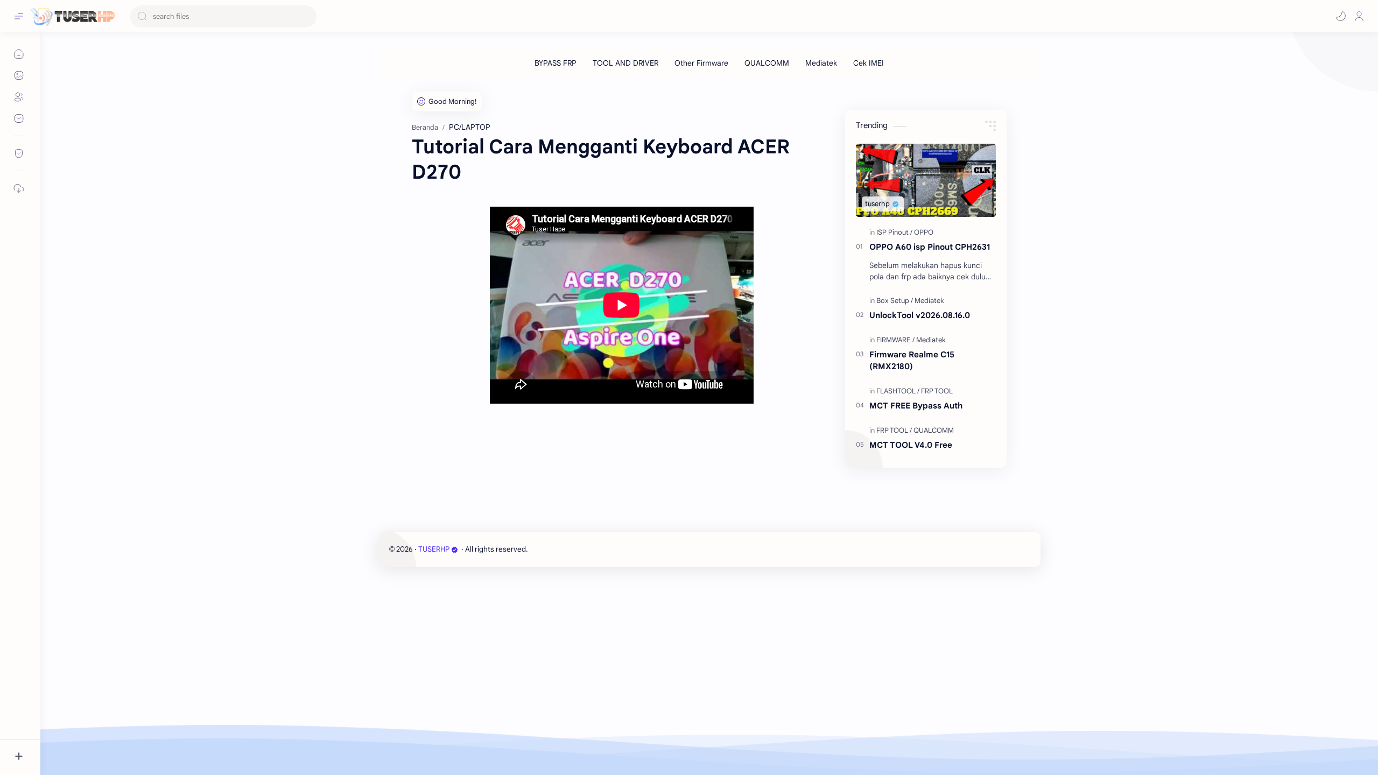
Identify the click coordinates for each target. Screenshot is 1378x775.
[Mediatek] (821, 63)
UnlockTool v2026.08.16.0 (919, 315)
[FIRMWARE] (895, 340)
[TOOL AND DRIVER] (625, 63)
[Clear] (307, 16)
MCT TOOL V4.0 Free (910, 445)
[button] (1341, 16)
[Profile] (1359, 16)
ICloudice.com (587, 549)
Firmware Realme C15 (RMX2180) (911, 360)
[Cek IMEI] (868, 63)
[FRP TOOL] (937, 391)
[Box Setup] (894, 300)
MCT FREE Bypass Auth (915, 405)
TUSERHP (433, 549)
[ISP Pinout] (894, 232)
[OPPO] (923, 232)
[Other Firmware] (701, 63)
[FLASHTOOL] (897, 391)
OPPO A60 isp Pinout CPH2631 (929, 247)
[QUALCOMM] (766, 63)
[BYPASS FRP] (555, 63)
